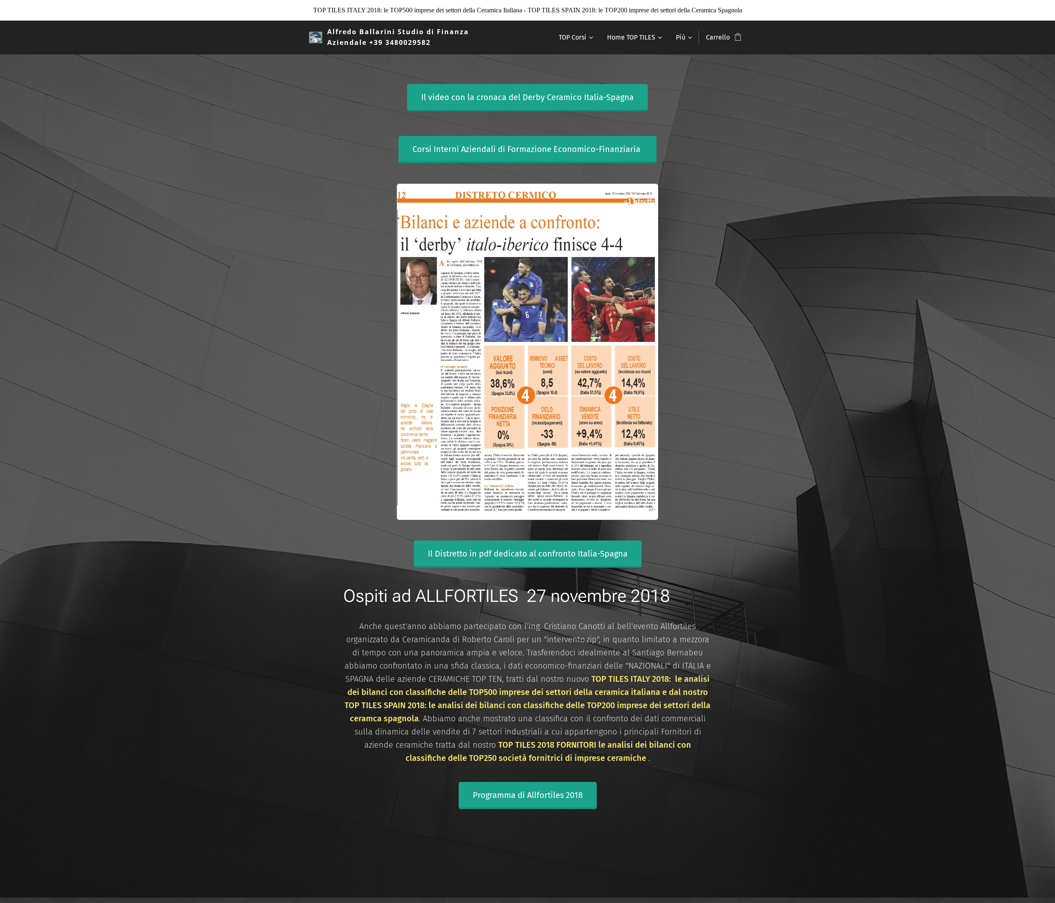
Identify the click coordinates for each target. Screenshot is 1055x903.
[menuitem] (575, 37)
